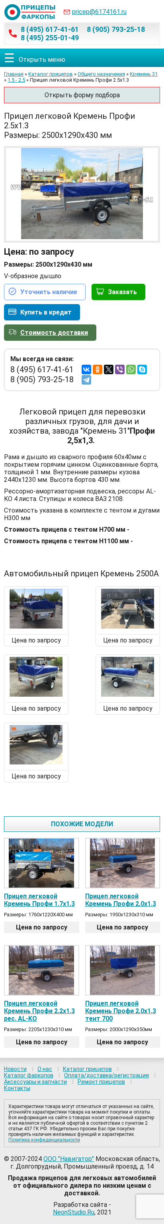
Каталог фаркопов (28, 1075)
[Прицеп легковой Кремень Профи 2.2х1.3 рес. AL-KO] (41, 970)
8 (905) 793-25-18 (116, 29)
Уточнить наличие (48, 292)
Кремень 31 (144, 74)
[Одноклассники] (97, 369)
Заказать (122, 292)
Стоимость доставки (54, 332)
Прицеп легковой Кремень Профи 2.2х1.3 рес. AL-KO (39, 1011)
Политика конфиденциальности (44, 1140)
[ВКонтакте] (86, 369)
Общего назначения (101, 74)
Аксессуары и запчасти (35, 1082)
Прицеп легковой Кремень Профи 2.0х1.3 (120, 900)
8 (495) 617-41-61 (50, 29)
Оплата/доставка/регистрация (106, 1075)
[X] (108, 369)
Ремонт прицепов (101, 1082)
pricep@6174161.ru (99, 12)
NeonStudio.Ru (73, 1212)
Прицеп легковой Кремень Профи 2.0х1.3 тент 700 (120, 1011)
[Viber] (120, 369)
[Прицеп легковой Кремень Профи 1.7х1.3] (41, 863)
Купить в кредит (46, 312)
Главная (13, 74)
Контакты (17, 1088)
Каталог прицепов (50, 74)
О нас (44, 1069)
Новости (15, 1069)
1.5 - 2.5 (16, 80)
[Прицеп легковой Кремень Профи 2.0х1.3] (123, 863)
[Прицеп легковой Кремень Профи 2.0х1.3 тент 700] (123, 970)
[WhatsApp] (131, 369)
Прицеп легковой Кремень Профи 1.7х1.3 (39, 900)
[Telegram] (86, 380)
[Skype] (142, 369)
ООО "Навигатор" (68, 1159)
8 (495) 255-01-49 (50, 37)
